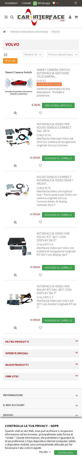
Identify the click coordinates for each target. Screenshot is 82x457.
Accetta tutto (65, 452)
